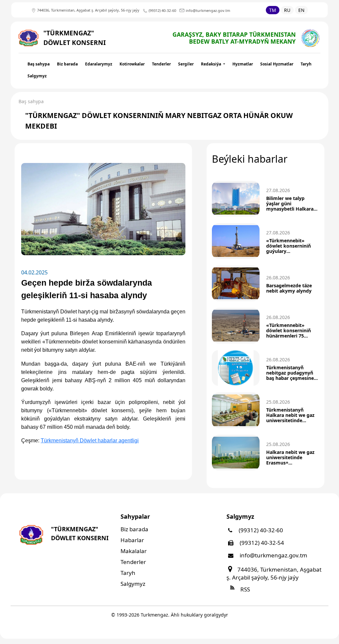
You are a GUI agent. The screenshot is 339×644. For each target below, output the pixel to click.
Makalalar (134, 551)
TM (272, 10)
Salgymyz (37, 76)
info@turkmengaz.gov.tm (272, 555)
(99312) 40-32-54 (261, 542)
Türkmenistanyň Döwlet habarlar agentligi (90, 440)
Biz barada (67, 64)
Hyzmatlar (242, 64)
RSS (244, 589)
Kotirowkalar (132, 64)
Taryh (306, 64)
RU (287, 10)
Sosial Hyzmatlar (276, 64)
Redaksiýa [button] (211, 64)
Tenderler (161, 64)
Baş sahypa (38, 64)
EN (301, 10)
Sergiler (186, 64)
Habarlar (132, 540)
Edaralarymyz (98, 64)
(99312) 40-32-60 (260, 530)
